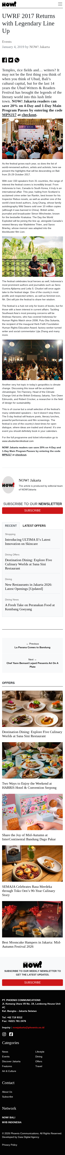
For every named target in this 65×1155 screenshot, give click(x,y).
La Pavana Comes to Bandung (32, 647)
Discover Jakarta (11, 1061)
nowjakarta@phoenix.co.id (28, 1027)
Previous (32, 643)
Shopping (10, 534)
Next (32, 659)
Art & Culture (9, 1071)
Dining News (12, 599)
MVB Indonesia (11, 1122)
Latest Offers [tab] (34, 525)
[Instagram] (4, 1033)
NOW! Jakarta (39, 47)
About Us (7, 1091)
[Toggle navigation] (60, 4)
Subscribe (7, 1096)
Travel (38, 1066)
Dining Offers (12, 554)
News (5, 1051)
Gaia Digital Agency (28, 1137)
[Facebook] (11, 1033)
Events (7, 41)
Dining (8, 579)
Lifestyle (39, 1051)
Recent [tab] (11, 525)
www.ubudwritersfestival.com (18, 441)
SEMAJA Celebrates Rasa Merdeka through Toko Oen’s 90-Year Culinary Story (28, 891)
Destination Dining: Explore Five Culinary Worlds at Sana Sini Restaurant (28, 564)
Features (7, 1066)
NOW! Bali (8, 1117)
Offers (38, 1061)
